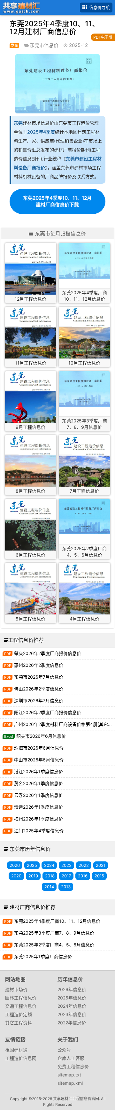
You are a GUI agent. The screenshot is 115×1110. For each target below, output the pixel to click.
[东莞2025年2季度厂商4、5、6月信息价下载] (84, 516)
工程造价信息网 (20, 1058)
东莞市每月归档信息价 (60, 234)
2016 (83, 875)
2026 (15, 865)
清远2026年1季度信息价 (38, 807)
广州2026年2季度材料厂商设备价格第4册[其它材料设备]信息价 (64, 724)
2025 (32, 865)
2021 (100, 865)
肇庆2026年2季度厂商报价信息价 (47, 653)
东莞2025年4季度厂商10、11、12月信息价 (57, 921)
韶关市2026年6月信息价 (41, 736)
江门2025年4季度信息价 (39, 830)
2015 (99, 875)
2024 (49, 865)
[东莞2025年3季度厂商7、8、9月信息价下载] (84, 389)
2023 (66, 865)
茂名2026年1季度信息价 (38, 783)
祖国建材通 (16, 1049)
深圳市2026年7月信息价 (38, 700)
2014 (49, 886)
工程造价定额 (18, 1014)
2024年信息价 (71, 1006)
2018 (50, 875)
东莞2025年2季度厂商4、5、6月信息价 (54, 944)
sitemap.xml (70, 1083)
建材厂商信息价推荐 (33, 907)
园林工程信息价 (20, 997)
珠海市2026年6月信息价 (39, 748)
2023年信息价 (71, 1014)
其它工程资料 (18, 1022)
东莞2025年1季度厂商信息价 (43, 956)
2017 (66, 875)
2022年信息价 (71, 1022)
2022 (84, 865)
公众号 (64, 1049)
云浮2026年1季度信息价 (38, 795)
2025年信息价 (71, 997)
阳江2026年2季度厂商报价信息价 (47, 712)
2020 (16, 875)
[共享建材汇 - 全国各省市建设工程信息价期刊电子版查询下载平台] (20, 7)
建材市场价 (16, 989)
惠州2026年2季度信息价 (38, 665)
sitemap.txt (69, 1074)
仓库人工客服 (70, 1058)
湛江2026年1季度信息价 (38, 771)
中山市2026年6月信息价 (39, 759)
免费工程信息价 (73, 1066)
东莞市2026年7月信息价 (38, 677)
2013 (66, 886)
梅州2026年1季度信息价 (38, 818)
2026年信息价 (71, 989)
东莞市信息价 (44, 45)
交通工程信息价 (20, 1006)
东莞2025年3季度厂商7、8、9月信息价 (54, 933)
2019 (33, 875)
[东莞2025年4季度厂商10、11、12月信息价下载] (84, 261)
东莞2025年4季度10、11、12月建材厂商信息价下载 (57, 201)
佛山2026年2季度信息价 (38, 688)
